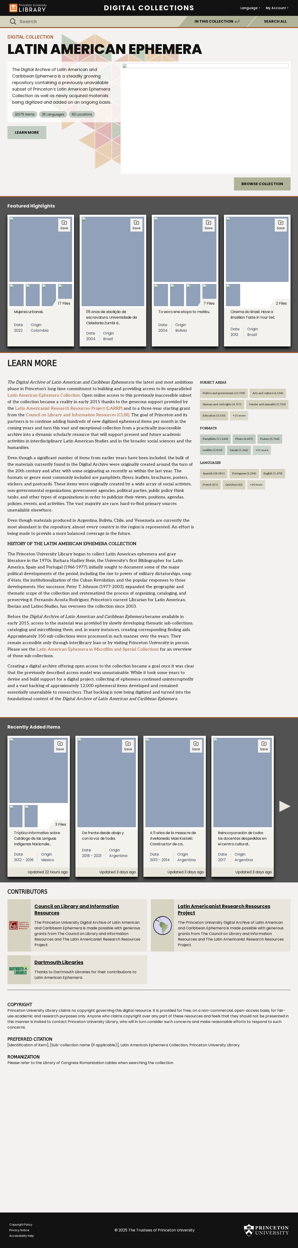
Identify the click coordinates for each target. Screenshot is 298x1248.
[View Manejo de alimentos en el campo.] (205, 117)
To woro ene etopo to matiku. (184, 311)
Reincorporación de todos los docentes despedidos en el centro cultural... (242, 838)
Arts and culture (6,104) (267, 393)
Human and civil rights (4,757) (222, 404)
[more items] (285, 806)
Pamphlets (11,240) (215, 439)
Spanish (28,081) (214, 473)
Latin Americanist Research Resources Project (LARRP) (68, 408)
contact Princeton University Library (85, 1021)
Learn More (27, 132)
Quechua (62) (234, 485)
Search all (275, 21)
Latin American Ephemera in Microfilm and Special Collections (98, 649)
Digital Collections (149, 8)
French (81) (210, 485)
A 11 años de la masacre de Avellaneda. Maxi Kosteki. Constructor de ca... (173, 838)
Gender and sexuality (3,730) (267, 404)
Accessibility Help (21, 1236)
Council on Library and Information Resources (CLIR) (77, 414)
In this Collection (214, 21)
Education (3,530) (214, 415)
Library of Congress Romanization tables (80, 1062)
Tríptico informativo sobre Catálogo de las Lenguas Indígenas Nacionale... (37, 838)
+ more (239, 415)
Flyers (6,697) (244, 439)
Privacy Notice (19, 1230)
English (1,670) (273, 473)
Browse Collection (262, 184)
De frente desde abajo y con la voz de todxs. (103, 835)
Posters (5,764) (269, 439)
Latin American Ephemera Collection (43, 395)
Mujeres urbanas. (29, 311)
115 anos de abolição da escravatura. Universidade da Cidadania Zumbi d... (111, 317)
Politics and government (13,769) (224, 393)
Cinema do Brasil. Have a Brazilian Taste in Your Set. (252, 314)
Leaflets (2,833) (212, 450)
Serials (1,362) (239, 450)
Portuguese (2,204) (244, 473)
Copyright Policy (20, 1225)
